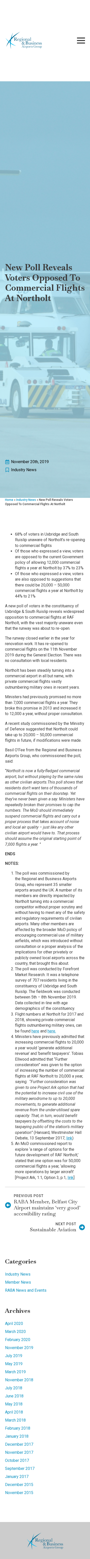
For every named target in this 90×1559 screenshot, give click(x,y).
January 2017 (16, 1476)
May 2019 (13, 1363)
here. (52, 1031)
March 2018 (15, 1420)
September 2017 (19, 1468)
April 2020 (14, 1323)
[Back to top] (77, 1546)
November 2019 (19, 1347)
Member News (18, 1282)
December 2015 (19, 1484)
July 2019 (13, 1355)
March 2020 (15, 1331)
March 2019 (15, 1371)
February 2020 (17, 1339)
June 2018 (14, 1396)
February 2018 (17, 1428)
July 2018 (13, 1388)
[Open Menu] (81, 40)
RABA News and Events (25, 1290)
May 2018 (13, 1404)
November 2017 (19, 1452)
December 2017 (19, 1444)
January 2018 (16, 1436)
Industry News (23, 469)
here (35, 1031)
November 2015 (19, 1492)
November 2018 (19, 1380)
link (69, 1138)
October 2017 (17, 1460)
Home (9, 500)
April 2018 (14, 1412)
